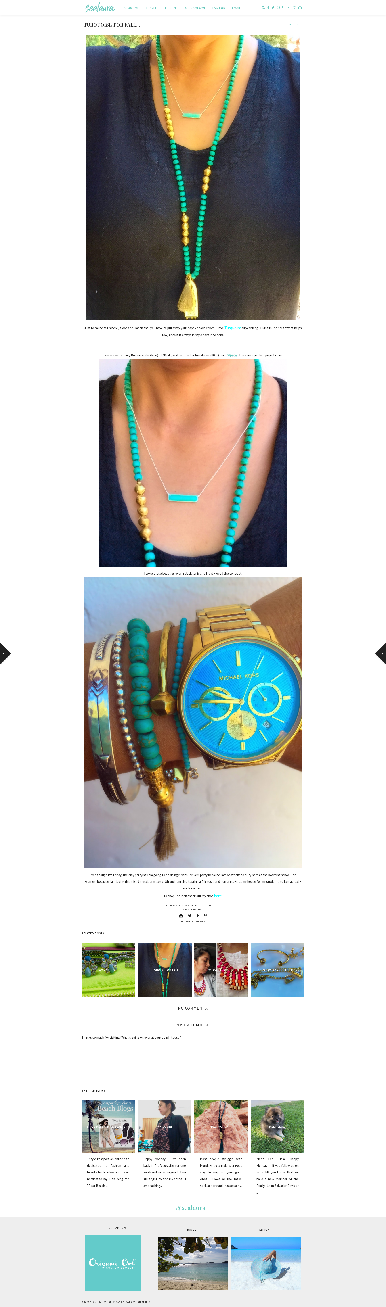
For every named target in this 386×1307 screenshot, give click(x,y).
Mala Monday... (221, 1127)
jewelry (190, 921)
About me (131, 8)
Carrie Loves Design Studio (133, 1302)
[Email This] (181, 915)
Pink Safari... (165, 1127)
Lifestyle (171, 8)
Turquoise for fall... (164, 970)
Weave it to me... (221, 970)
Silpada (232, 355)
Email (236, 8)
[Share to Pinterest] (205, 915)
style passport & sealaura (108, 1127)
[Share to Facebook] (198, 915)
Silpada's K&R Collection (278, 970)
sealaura (95, 1302)
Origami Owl (195, 8)
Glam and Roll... (108, 970)
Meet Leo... (277, 1127)
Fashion (218, 8)
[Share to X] (190, 915)
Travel (151, 8)
